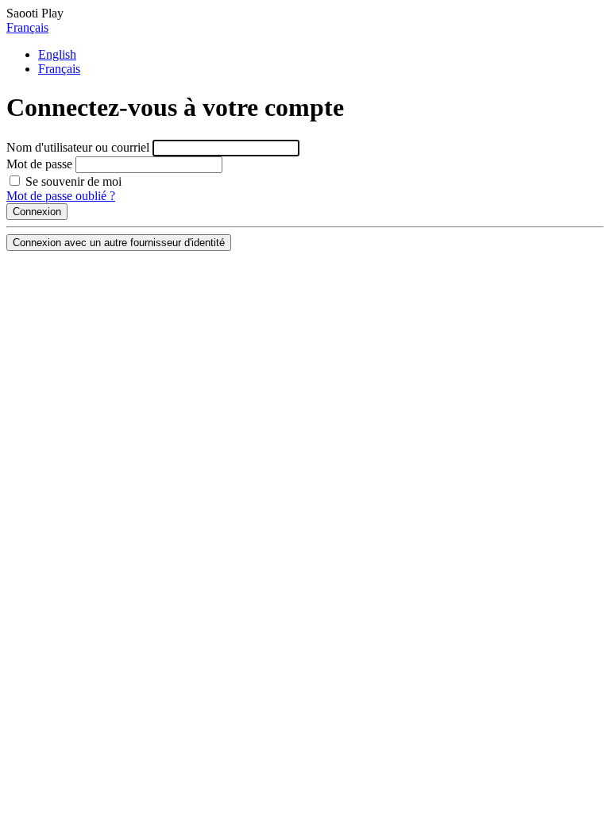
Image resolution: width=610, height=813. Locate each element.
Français (27, 27)
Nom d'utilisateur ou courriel (77, 147)
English (57, 54)
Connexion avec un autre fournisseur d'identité (119, 243)
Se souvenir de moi (72, 181)
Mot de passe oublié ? (60, 195)
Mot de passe (39, 164)
